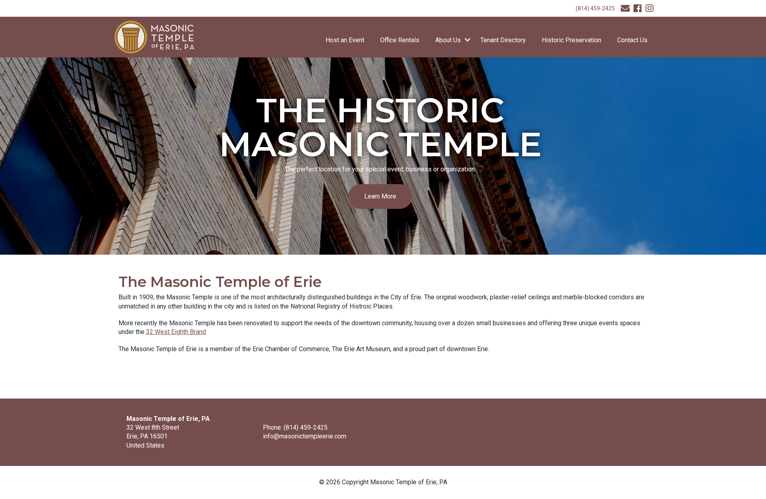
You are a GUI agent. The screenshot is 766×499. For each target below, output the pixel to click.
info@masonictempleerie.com (304, 436)
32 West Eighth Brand (176, 332)
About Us (448, 40)
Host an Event (345, 40)
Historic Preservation (571, 40)
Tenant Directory (503, 40)
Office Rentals (399, 40)
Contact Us (632, 40)
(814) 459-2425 (595, 8)
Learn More (380, 196)
